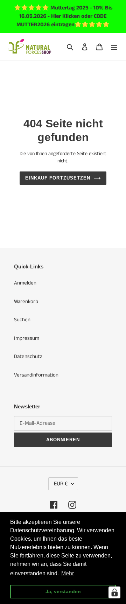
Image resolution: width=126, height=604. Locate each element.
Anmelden (25, 283)
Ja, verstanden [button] (63, 591)
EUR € (61, 484)
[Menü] (114, 46)
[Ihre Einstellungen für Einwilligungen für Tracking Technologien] (114, 592)
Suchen (22, 319)
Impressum (26, 338)
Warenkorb (26, 301)
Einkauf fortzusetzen (57, 178)
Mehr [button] (67, 573)
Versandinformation (36, 375)
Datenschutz (28, 356)
